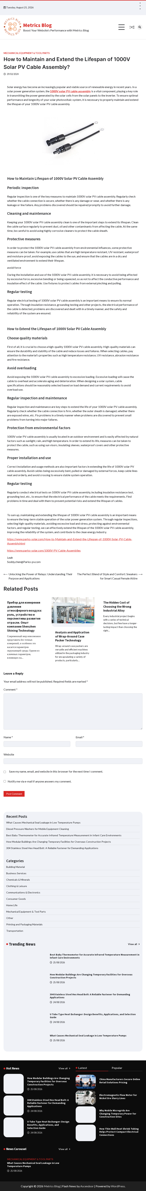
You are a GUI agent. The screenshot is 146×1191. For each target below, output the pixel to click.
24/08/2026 (59, 1002)
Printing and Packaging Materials (24, 924)
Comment (10, 689)
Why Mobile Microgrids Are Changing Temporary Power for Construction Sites (117, 1113)
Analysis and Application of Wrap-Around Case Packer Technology (72, 636)
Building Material (15, 866)
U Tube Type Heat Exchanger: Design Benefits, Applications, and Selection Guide (48, 1124)
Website (9, 754)
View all (133, 944)
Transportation (14, 930)
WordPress (118, 1186)
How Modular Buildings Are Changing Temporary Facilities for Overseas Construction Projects (58, 841)
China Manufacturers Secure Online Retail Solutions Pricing (119, 1081)
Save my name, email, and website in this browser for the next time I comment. (56, 771)
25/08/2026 (59, 962)
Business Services (16, 873)
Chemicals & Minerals (18, 879)
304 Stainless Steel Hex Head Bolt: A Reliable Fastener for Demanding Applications (52, 848)
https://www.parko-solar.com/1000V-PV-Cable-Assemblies (44, 550)
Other (9, 917)
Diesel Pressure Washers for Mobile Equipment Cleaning (37, 828)
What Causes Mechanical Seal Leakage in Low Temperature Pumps (43, 822)
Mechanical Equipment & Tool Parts (27, 53)
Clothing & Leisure (16, 886)
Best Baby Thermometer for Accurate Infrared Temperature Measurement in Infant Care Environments (63, 835)
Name (8, 737)
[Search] (139, 27)
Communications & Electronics (23, 892)
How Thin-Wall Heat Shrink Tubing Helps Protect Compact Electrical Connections (119, 1132)
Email (80, 737)
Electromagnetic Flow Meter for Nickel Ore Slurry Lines (118, 1097)
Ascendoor (87, 1186)
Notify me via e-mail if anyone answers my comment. (39, 781)
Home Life (11, 905)
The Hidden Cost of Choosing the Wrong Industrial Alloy (117, 606)
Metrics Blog (37, 25)
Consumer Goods (16, 898)
